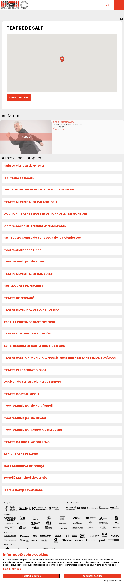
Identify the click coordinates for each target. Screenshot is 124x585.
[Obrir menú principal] (119, 5)
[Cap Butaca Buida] (14, 5)
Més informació (12, 569)
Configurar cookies (111, 581)
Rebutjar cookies (31, 576)
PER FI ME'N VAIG (63, 122)
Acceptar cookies (92, 576)
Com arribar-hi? (18, 97)
